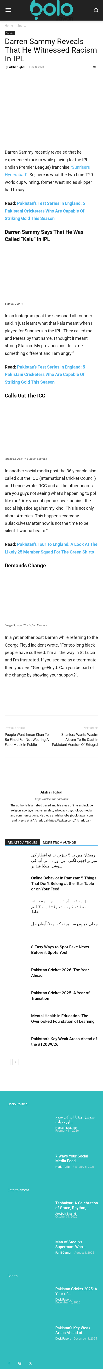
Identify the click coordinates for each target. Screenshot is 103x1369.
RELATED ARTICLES (22, 842)
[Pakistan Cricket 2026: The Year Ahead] (17, 975)
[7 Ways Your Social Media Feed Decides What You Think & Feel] (28, 1170)
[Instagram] (20, 1363)
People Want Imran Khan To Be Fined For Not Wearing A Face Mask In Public (27, 739)
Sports (21, 25)
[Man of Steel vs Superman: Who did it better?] (28, 1256)
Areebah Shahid (65, 1213)
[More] (54, 78)
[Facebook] (9, 78)
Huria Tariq (62, 1166)
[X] (20, 78)
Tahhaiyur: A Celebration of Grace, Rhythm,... (76, 1205)
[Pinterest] (31, 78)
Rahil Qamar (63, 1252)
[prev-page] (8, 1062)
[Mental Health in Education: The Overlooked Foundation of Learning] (17, 1021)
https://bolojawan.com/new (51, 799)
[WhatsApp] (42, 78)
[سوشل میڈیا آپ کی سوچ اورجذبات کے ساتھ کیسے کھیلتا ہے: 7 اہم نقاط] (17, 906)
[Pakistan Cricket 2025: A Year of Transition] (17, 998)
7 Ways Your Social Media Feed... (71, 1158)
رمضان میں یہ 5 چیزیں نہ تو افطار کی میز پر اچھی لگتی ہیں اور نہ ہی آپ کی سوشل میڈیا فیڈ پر (64, 860)
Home (9, 25)
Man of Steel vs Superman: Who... (70, 1244)
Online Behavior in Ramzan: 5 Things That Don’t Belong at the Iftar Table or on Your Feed (64, 883)
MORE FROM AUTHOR (59, 842)
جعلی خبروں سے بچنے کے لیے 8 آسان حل (64, 924)
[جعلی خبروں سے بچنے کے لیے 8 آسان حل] (17, 929)
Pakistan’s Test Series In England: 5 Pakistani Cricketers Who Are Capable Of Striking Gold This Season (45, 211)
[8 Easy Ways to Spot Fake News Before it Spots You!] (17, 952)
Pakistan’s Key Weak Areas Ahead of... (72, 1330)
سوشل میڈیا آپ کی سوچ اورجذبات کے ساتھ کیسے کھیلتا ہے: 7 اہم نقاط (62, 906)
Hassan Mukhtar (66, 1127)
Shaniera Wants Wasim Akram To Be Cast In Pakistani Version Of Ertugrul (75, 739)
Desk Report (63, 1299)
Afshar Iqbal (17, 67)
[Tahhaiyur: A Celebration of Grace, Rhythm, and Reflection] (28, 1217)
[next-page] (15, 1062)
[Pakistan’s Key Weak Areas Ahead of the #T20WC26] (17, 1044)
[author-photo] (51, 785)
